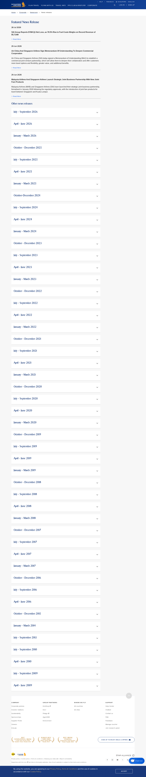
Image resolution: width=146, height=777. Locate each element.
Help (101, 2)
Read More (17, 39)
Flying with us (47, 5)
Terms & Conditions (69, 769)
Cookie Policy (35, 772)
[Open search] (116, 6)
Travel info (61, 5)
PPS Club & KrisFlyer (77, 5)
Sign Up (131, 5)
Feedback (110, 2)
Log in (122, 5)
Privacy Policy (55, 769)
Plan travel (34, 5)
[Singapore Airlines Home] (18, 6)
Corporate (92, 5)
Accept (124, 771)
